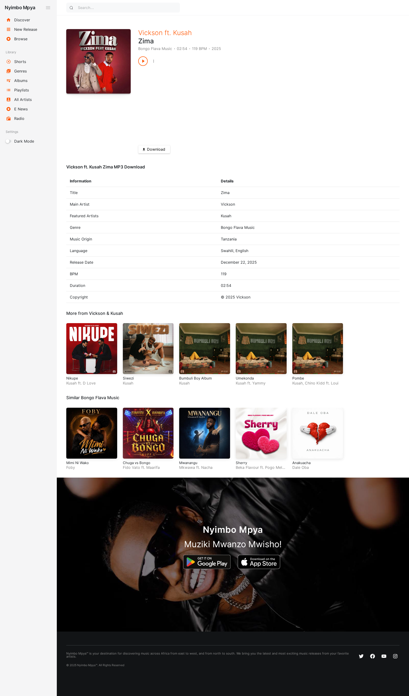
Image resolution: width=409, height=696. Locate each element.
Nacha (207, 467)
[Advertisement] (255, 104)
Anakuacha (301, 463)
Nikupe (72, 378)
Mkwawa (187, 467)
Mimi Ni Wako (77, 463)
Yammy (259, 383)
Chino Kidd (315, 383)
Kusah (182, 33)
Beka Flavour (247, 467)
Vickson (150, 33)
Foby (70, 467)
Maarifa (153, 467)
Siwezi (128, 378)
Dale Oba (300, 467)
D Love (89, 383)
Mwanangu (188, 463)
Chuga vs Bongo (136, 463)
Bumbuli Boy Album (195, 378)
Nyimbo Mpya (20, 7)
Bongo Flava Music (155, 48)
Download (156, 149)
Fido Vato (131, 467)
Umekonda (245, 378)
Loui (334, 383)
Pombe (298, 378)
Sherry (241, 463)
